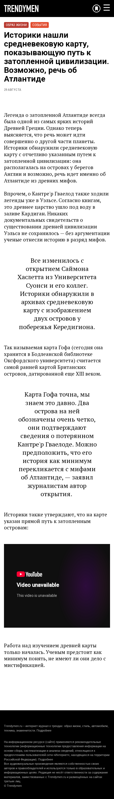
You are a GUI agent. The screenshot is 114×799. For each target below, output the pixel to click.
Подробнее (44, 730)
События (39, 25)
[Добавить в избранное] (96, 8)
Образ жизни (16, 25)
